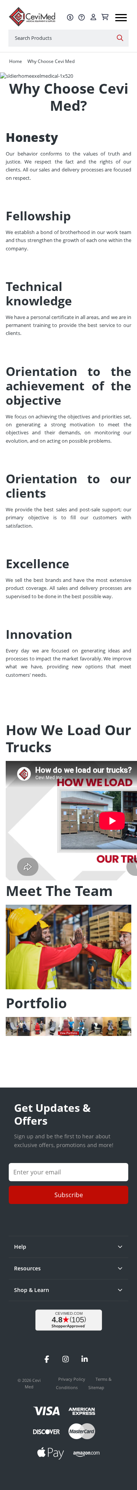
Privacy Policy (72, 1379)
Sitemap (96, 1387)
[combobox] (68, 38)
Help (20, 1246)
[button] (121, 15)
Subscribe (68, 1195)
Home (15, 61)
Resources (27, 1268)
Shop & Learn (31, 1290)
